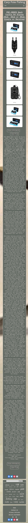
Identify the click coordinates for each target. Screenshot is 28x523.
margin (6, 489)
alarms (7, 485)
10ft (15, 499)
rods (7, 502)
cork (17, 494)
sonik (9, 491)
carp (16, 501)
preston (10, 494)
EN (12, 517)
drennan (6, 494)
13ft (19, 499)
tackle (21, 502)
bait (17, 496)
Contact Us (14, 510)
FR (16, 517)
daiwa (11, 489)
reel (14, 486)
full (17, 486)
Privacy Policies (14, 512)
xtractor (22, 486)
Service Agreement (14, 514)
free (11, 502)
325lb (6, 486)
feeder (14, 492)
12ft (17, 484)
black (13, 496)
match (22, 494)
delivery (12, 485)
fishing (9, 499)
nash (22, 485)
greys (14, 494)
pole (22, 489)
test (21, 492)
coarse (17, 489)
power (22, 499)
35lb (19, 492)
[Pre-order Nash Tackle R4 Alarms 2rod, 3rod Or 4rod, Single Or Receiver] (14, 27)
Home (14, 507)
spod (10, 496)
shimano (10, 486)
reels (22, 496)
